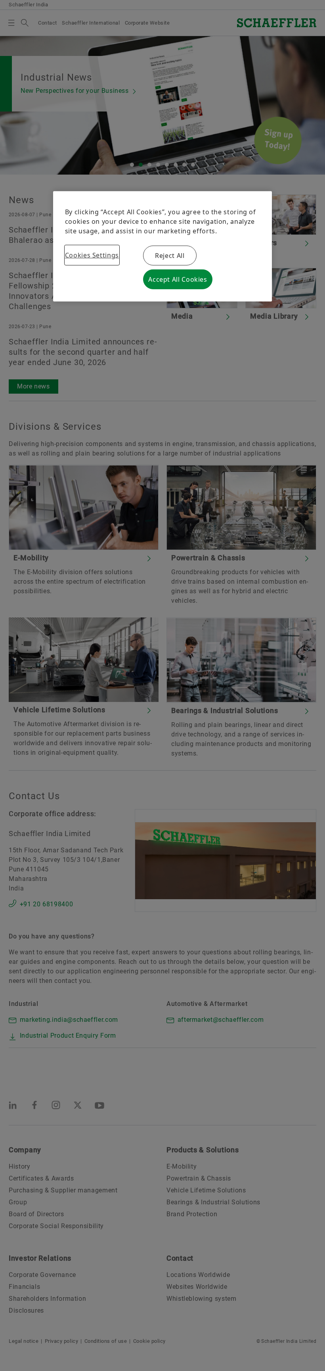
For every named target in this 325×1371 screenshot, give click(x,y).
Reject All (169, 255)
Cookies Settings (92, 255)
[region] (162, 246)
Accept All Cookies (177, 279)
